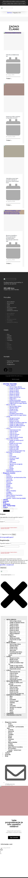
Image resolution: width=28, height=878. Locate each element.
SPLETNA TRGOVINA (10, 384)
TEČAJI (5, 499)
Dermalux (9, 494)
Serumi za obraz (14, 393)
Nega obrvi (12, 399)
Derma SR (9, 480)
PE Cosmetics (10, 497)
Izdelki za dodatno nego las (18, 422)
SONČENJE (10, 309)
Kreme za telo (13, 410)
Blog (8, 334)
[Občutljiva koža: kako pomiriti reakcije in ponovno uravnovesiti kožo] (14, 146)
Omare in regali (14, 458)
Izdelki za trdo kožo (15, 443)
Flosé (8, 474)
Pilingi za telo (13, 409)
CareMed (9, 483)
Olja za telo (12, 412)
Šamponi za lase (14, 418)
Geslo (2, 521)
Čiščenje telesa (14, 407)
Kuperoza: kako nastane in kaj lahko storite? (13, 117)
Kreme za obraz (14, 396)
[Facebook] (6, 370)
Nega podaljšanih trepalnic (17, 402)
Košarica (9, 337)
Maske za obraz (14, 394)
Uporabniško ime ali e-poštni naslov (11, 517)
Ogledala (12, 459)
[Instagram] (10, 370)
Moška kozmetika (15, 400)
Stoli (10, 455)
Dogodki (9, 335)
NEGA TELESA (10, 303)
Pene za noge (13, 445)
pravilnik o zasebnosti (7, 565)
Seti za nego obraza (15, 387)
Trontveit (9, 479)
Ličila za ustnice (14, 434)
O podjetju (9, 340)
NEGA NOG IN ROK (11, 307)
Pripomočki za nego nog (17, 451)
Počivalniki (12, 456)
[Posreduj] (6, 511)
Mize (10, 453)
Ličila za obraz (13, 431)
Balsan (8, 485)
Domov (9, 12)
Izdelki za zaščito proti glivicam (15, 683)
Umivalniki (12, 462)
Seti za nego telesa (15, 406)
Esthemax (9, 488)
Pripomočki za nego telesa (17, 415)
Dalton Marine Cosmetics (14, 495)
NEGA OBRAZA (11, 301)
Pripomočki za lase (15, 427)
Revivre (8, 482)
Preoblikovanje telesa (16, 413)
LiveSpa (8, 492)
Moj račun (9, 338)
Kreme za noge (14, 446)
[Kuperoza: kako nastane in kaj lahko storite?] (14, 84)
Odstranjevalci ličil (15, 430)
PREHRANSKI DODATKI (13, 471)
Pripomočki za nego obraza (18, 403)
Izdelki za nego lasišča (16, 424)
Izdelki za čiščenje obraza (17, 388)
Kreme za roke (14, 449)
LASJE (8, 304)
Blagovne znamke (9, 473)
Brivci (11, 467)
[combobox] (8, 574)
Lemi (7, 489)
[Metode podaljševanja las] (12, 33)
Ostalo (11, 468)
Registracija (3, 567)
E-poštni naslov (5, 543)
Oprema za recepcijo (15, 464)
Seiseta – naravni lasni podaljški (16, 498)
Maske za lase (13, 419)
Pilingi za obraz (14, 391)
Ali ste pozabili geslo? (7, 537)
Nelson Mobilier (11, 491)
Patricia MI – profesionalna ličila (16, 477)
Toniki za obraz (14, 390)
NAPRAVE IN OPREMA (12, 310)
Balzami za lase (14, 421)
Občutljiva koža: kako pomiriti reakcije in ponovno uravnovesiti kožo (12, 180)
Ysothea (8, 476)
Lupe (11, 461)
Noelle (8, 486)
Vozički (11, 465)
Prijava (13, 534)
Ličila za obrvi (13, 436)
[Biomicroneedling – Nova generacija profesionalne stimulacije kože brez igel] (14, 213)
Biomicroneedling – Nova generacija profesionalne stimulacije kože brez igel (12, 238)
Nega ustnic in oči (14, 397)
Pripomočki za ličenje (16, 437)
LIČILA (8, 306)
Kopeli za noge (14, 448)
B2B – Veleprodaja (9, 505)
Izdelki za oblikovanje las (17, 425)
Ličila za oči (12, 433)
